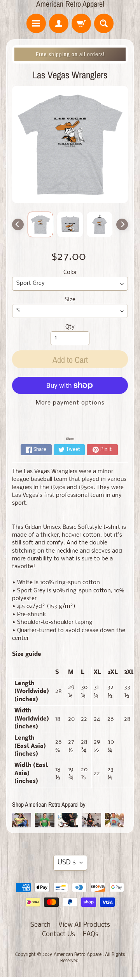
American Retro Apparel (70, 4)
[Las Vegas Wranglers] (40, 224)
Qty (70, 327)
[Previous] (18, 224)
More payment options (70, 403)
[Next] (122, 224)
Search (40, 925)
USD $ (67, 862)
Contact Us (58, 934)
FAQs (90, 934)
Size (70, 300)
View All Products (84, 925)
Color (70, 273)
